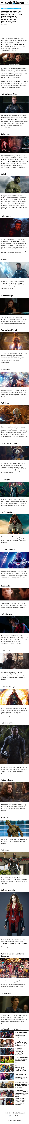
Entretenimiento (5, 8)
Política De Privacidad (18, 1113)
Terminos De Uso (14, 1116)
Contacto (7, 1113)
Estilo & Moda (12, 8)
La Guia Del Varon (14, 2)
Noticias (18, 8)
